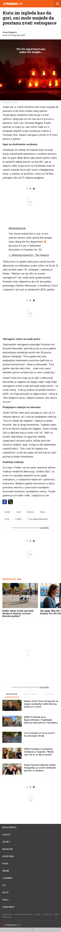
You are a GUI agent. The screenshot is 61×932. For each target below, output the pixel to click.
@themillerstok (17, 228)
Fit (4, 885)
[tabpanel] (30, 738)
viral (6, 519)
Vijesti (6, 834)
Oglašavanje (7, 914)
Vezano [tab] (49, 694)
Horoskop (8, 907)
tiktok (18, 519)
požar (7, 512)
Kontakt (37, 914)
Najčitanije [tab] (30, 694)
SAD (18, 512)
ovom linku (44, 528)
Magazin (7, 849)
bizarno (30, 512)
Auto (5, 892)
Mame (5, 871)
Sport (6, 842)
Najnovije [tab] (11, 694)
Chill (5, 900)
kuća (42, 512)
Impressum (47, 914)
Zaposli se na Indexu (23, 914)
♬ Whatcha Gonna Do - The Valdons (29, 255)
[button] (57, 3)
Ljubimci (7, 878)
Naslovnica (9, 827)
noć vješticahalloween (37, 519)
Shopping (8, 856)
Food (5, 863)
